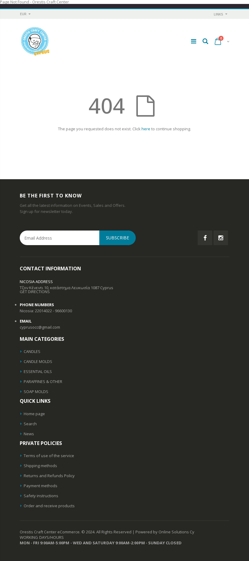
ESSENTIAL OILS (38, 371)
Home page (34, 413)
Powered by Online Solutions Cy (164, 532)
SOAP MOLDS (36, 391)
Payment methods (40, 485)
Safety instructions (41, 495)
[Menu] (193, 41)
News (29, 433)
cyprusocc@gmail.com (40, 327)
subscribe (117, 238)
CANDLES (32, 351)
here (146, 129)
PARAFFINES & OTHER (43, 381)
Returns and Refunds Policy (49, 475)
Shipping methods (40, 465)
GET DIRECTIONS (35, 291)
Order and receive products (49, 505)
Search (30, 423)
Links (218, 14)
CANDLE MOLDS (38, 361)
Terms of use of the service (49, 455)
